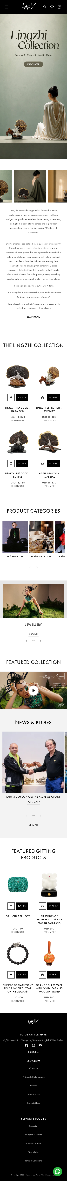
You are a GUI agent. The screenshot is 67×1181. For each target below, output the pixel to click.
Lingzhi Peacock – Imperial (49, 475)
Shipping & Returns (33, 1134)
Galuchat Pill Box (18, 916)
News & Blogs (33, 1103)
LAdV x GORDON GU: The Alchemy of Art (33, 796)
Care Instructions (33, 1143)
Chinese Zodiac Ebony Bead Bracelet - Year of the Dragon (18, 988)
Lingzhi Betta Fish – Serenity (49, 409)
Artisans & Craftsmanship (34, 1077)
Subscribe (33, 1052)
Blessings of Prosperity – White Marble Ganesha (49, 919)
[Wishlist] (52, 7)
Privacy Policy (33, 1152)
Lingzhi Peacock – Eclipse (17, 475)
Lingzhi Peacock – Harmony (17, 409)
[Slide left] (30, 567)
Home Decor (39, 556)
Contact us (33, 1126)
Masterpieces (34, 1094)
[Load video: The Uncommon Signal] (33, 690)
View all (33, 825)
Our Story (33, 1068)
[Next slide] (40, 640)
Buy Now (22, 398)
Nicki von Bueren (22, 285)
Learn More (17, 420)
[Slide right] (37, 567)
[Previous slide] (26, 640)
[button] (6, 7)
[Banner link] (33, 86)
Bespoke (33, 1085)
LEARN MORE (33, 316)
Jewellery (13, 556)
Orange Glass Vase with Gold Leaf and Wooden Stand (49, 988)
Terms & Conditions (33, 1160)
